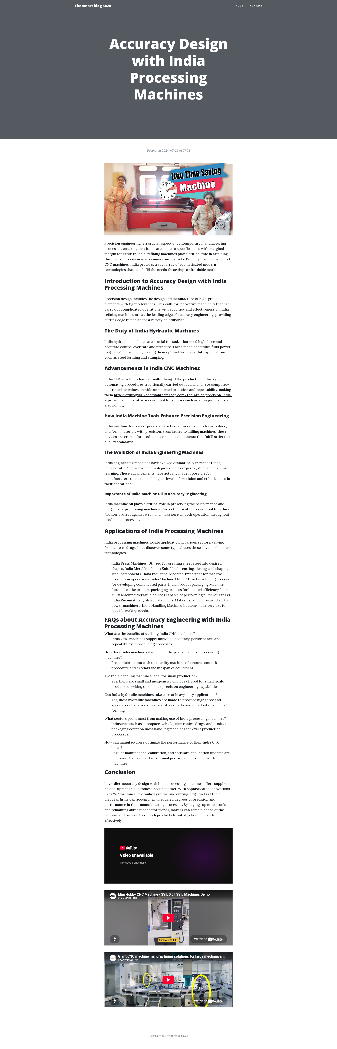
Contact (256, 5)
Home (239, 5)
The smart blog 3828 (93, 5)
